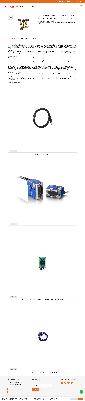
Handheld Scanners (50, 22)
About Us (27, 6)
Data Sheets (19, 38)
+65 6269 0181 (12, 389)
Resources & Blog (57, 6)
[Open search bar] (73, 6)
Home (21, 6)
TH (78, 1)
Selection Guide (48, 6)
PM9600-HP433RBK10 (65, 22)
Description (11, 38)
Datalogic (44, 22)
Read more (13, 151)
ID (80, 1)
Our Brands (40, 6)
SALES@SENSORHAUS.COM (15, 392)
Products (34, 6)
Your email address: (36, 382)
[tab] (11, 38)
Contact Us (66, 6)
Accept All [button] (81, 398)
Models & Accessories (31, 38)
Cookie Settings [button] (74, 398)
